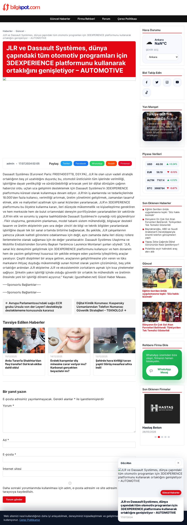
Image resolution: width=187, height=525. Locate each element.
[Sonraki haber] (176, 117)
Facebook (81, 163)
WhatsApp (97, 163)
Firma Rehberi (86, 18)
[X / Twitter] (157, 82)
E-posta (9, 454)
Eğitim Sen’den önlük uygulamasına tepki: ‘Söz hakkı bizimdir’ (162, 212)
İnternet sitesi (12, 469)
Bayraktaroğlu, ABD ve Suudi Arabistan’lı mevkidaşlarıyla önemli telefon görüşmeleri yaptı (161, 233)
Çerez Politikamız (29, 519)
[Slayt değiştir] (155, 437)
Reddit (111, 163)
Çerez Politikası (127, 18)
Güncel (20, 31)
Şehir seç (152, 49)
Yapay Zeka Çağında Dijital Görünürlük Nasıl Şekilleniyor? (162, 243)
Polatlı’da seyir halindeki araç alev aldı (161, 250)
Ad (6, 440)
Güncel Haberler (60, 18)
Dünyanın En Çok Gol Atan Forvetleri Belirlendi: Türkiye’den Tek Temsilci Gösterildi (163, 222)
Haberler (8, 31)
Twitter (66, 163)
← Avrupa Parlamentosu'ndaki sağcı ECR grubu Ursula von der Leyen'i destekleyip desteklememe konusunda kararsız (33, 306)
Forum (106, 18)
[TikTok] (146, 92)
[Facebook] (146, 82)
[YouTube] (177, 82)
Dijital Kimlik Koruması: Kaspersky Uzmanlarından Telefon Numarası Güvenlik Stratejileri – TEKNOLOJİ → (101, 306)
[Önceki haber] (168, 117)
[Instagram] (167, 82)
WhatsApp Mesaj (160, 371)
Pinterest (125, 163)
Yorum (8, 405)
